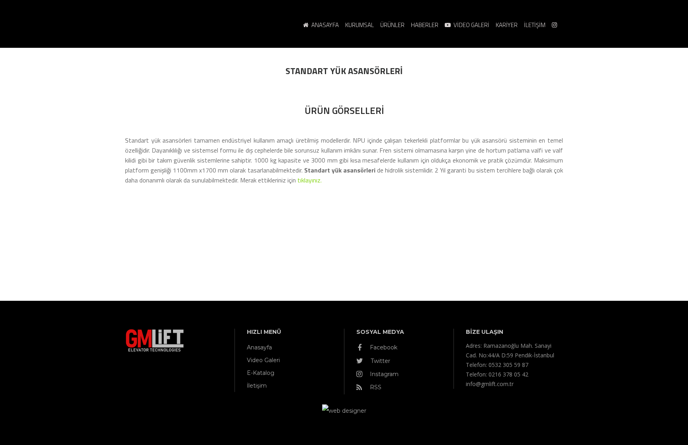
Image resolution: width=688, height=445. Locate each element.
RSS (374, 387)
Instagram (383, 374)
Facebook (382, 347)
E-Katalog (260, 372)
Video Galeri (263, 360)
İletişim (257, 385)
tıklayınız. (309, 180)
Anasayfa (259, 347)
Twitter (379, 361)
